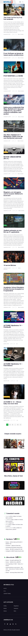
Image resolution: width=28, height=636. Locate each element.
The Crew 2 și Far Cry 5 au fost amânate (13, 18)
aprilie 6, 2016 (6, 343)
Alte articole (10, 557)
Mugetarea (16, 605)
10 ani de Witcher (10, 265)
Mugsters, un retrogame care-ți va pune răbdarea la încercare (13, 193)
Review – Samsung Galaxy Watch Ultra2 (14, 572)
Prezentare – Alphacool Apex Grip (13, 545)
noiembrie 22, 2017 (7, 91)
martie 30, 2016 (6, 380)
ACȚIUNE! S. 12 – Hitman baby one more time (12, 402)
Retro (15, 611)
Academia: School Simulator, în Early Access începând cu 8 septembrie (14, 289)
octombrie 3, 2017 (7, 140)
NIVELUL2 (6, 629)
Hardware (9, 539)
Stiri (5, 13)
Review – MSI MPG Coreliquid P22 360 (14, 549)
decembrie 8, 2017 (7, 34)
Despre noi (11, 522)
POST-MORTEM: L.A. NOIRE (13, 76)
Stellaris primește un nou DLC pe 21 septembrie (13, 231)
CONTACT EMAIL (7, 593)
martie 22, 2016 (6, 420)
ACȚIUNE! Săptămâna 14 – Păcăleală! (13, 326)
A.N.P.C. (5, 588)
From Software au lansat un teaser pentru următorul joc (14, 54)
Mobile (5, 608)
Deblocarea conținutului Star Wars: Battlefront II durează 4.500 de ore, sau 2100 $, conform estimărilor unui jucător (14, 111)
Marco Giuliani (21, 34)
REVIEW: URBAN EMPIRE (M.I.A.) (12, 157)
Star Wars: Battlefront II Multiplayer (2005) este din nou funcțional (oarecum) (13, 136)
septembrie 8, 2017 (7, 247)
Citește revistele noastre (12, 434)
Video (8, 320)
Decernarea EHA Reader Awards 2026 (14, 547)
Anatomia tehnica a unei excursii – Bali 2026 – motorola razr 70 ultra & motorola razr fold (14, 569)
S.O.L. (5, 591)
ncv (17, 343)
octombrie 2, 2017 (7, 173)
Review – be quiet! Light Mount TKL (13, 560)
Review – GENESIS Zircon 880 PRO (13, 562)
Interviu (5, 611)
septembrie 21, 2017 (7, 210)
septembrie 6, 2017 (7, 307)
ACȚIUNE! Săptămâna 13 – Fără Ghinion (13, 364)
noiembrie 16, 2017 (7, 116)
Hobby (5, 605)
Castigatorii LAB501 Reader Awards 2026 (15, 551)
